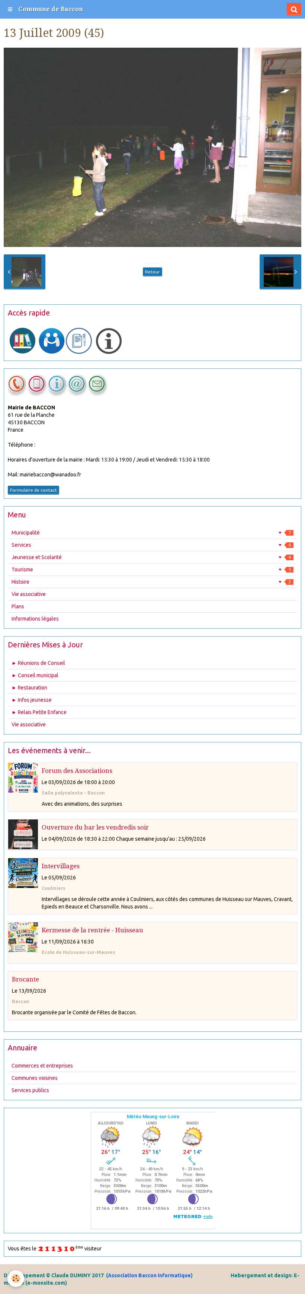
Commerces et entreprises (42, 1066)
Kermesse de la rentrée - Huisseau (92, 930)
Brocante (25, 979)
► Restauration (29, 688)
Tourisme (151, 570)
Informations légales (35, 619)
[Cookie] (15, 1278)
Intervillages (61, 866)
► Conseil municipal (35, 675)
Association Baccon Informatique (149, 1275)
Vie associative (29, 594)
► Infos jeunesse (32, 700)
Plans (18, 606)
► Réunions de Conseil (38, 663)
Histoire (151, 582)
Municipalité (151, 533)
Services (151, 545)
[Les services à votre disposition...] (52, 340)
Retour (152, 271)
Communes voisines (35, 1078)
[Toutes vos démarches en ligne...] (23, 340)
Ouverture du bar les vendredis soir (95, 827)
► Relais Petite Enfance (39, 712)
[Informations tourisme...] (109, 340)
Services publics (30, 1090)
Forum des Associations (77, 770)
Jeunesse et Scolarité (151, 557)
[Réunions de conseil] (79, 340)
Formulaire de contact (33, 490)
